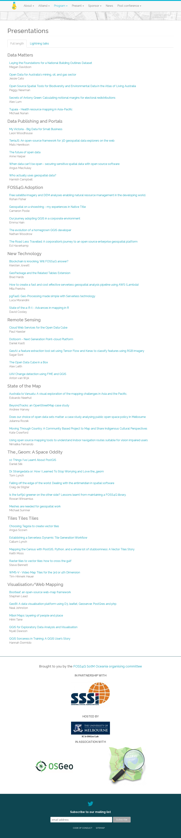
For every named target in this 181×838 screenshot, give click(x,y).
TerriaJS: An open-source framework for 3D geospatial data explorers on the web (62, 140)
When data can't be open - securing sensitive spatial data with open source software (64, 164)
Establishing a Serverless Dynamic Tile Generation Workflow (48, 537)
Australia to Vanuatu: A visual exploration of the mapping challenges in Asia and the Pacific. (68, 393)
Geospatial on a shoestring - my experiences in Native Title (47, 206)
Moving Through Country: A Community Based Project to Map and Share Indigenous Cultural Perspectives (78, 428)
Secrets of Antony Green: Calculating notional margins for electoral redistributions (62, 97)
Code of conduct (82, 828)
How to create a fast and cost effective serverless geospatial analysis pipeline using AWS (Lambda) (74, 284)
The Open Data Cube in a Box (28, 362)
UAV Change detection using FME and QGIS (37, 374)
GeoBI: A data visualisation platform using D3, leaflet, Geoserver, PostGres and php (62, 604)
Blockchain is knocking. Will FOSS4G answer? (38, 261)
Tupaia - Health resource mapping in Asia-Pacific (40, 109)
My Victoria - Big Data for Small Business (35, 129)
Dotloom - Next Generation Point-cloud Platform (41, 339)
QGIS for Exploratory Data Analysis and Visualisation (43, 627)
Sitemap (100, 828)
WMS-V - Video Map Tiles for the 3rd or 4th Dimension (44, 572)
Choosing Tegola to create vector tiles (34, 526)
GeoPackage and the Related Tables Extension (39, 273)
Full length (18, 45)
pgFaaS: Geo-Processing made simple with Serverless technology (52, 296)
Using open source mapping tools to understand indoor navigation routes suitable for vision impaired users (78, 440)
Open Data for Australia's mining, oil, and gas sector (42, 74)
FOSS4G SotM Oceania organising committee (107, 666)
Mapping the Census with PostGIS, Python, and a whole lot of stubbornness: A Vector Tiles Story (72, 549)
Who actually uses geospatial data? (32, 175)
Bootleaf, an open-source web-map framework (40, 592)
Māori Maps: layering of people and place (36, 615)
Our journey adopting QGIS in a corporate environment (44, 218)
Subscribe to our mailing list (90, 812)
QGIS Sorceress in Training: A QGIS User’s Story (39, 638)
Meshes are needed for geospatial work (35, 506)
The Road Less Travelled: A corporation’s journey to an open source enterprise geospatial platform (73, 241)
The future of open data (24, 152)
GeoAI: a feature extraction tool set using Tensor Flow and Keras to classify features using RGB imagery (76, 351)
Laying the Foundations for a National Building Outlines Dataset (50, 63)
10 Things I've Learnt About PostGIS (32, 460)
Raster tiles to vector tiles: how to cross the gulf (40, 561)
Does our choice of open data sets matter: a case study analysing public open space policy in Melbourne (77, 417)
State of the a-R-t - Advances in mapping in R (39, 307)
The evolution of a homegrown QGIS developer (40, 230)
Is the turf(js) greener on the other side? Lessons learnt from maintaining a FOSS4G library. (67, 494)
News (109, 5)
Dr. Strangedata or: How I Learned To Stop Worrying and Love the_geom (56, 471)
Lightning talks (39, 43)
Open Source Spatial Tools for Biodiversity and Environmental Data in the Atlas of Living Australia (72, 86)
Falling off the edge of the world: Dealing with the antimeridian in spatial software (61, 483)
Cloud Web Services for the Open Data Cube (38, 327)
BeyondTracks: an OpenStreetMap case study (39, 405)
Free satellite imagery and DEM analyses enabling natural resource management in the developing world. (77, 195)
